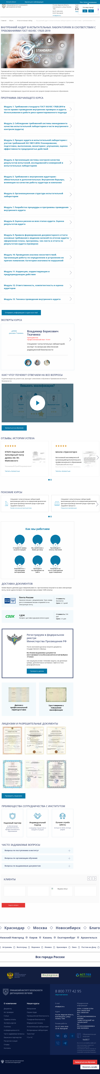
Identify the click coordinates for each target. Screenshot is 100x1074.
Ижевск (48, 947)
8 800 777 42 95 (68, 991)
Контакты (7, 1048)
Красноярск (62, 947)
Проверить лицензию (13, 796)
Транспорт (31, 1034)
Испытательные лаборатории (38, 1027)
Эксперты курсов (10, 1023)
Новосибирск (68, 927)
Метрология (31, 1009)
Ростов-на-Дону (88, 947)
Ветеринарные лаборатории (37, 1030)
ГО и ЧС (30, 1037)
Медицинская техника (35, 1023)
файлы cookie (90, 1043)
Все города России (50, 957)
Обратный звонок (61, 995)
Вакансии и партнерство (13, 1037)
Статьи (6, 1016)
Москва (40, 927)
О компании (10, 1003)
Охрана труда (32, 1012)
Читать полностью (12, 471)
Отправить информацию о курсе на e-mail (21, 313)
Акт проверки (8, 1012)
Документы (8, 1009)
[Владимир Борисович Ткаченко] (16, 338)
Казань (47, 937)
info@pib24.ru (57, 15)
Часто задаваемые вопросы (14, 1034)
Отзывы (6, 1044)
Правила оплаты (10, 1019)
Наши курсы (33, 1003)
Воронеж (35, 947)
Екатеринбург (66, 937)
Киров (33, 937)
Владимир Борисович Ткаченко (42, 333)
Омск (74, 947)
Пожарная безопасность (36, 1019)
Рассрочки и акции (10, 1041)
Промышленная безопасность (38, 1016)
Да (85, 11)
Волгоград (22, 947)
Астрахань (7, 947)
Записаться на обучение (14, 428)
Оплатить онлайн (89, 1067)
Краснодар (14, 927)
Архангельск (89, 937)
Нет (91, 11)
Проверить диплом (37, 671)
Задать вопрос (13, 905)
